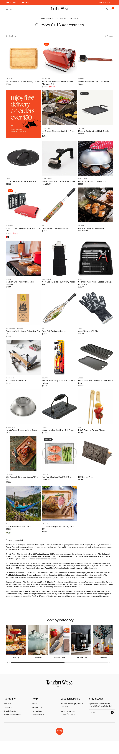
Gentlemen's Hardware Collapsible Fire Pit (23, 332)
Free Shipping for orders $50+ (17, 2)
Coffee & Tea (81, 657)
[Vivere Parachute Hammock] (23, 503)
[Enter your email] (112, 712)
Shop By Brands (10, 711)
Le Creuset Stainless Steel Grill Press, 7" (58, 132)
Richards (9, 225)
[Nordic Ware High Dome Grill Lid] (95, 158)
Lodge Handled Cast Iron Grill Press (58, 430)
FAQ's (34, 704)
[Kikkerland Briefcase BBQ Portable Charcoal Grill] (59, 58)
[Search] (10, 9)
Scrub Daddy (47, 178)
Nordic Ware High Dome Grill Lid (92, 181)
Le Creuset (46, 128)
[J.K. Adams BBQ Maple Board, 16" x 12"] (23, 453)
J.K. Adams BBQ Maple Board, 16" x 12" (22, 478)
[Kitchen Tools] (60, 640)
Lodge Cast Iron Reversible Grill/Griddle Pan (95, 381)
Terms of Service (38, 714)
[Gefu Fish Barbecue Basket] (59, 307)
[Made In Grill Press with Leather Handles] (23, 258)
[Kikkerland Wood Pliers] (23, 357)
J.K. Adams (9, 79)
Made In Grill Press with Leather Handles (20, 283)
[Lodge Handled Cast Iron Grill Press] (59, 406)
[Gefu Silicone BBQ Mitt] (95, 307)
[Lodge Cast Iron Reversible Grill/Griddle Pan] (95, 357)
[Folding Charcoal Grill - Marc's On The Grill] (23, 204)
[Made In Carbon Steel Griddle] (95, 204)
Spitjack (81, 279)
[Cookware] (38, 640)
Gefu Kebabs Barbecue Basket (55, 228)
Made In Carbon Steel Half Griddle (93, 131)
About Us (7, 704)
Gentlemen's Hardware (14, 328)
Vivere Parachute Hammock (18, 526)
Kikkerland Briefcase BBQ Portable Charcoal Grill (57, 82)
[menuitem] (17, 2)
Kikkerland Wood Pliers (16, 380)
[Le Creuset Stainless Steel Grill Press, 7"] (59, 107)
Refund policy (37, 707)
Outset (81, 79)
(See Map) (64, 706)
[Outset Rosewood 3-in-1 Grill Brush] (95, 58)
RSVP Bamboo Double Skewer (92, 430)
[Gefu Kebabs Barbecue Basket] (59, 204)
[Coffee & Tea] (81, 640)
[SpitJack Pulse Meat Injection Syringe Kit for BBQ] (95, 258)
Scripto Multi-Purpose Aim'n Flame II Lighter (58, 381)
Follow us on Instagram (12, 714)
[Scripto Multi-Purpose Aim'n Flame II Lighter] (59, 357)
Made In (81, 128)
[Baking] (16, 640)
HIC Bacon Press (85, 477)
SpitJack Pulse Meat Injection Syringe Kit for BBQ (95, 283)
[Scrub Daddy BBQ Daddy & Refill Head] (59, 158)
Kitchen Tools (59, 657)
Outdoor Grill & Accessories (67, 18)
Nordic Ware (83, 178)
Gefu (43, 225)
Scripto (45, 378)
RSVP (80, 427)
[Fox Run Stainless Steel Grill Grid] (59, 453)
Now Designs (47, 279)
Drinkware (103, 657)
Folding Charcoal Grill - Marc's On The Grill (23, 229)
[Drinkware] (103, 640)
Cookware (51, 18)
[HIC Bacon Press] (95, 453)
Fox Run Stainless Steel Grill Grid (56, 477)
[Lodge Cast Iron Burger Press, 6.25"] (23, 158)
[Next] (39, 58)
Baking (16, 657)
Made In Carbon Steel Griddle (91, 228)
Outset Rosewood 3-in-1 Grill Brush (93, 81)
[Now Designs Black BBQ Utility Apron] (59, 258)
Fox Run (45, 474)
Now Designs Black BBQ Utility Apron (58, 282)
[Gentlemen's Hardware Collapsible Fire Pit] (23, 307)
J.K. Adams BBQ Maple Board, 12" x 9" (23, 81)
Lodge (8, 178)
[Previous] (7, 58)
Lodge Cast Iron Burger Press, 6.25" (22, 181)
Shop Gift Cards (104, 2)
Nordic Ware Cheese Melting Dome (21, 430)
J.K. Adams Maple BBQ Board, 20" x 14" (58, 527)
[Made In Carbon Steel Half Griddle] (95, 107)
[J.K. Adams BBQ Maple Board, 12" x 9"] (23, 58)
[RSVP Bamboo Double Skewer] (95, 406)
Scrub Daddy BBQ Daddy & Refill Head (59, 181)
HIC (79, 474)
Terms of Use (37, 711)
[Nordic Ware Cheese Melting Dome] (23, 406)
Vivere (8, 523)
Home (43, 18)
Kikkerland (46, 79)
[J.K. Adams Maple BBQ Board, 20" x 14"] (59, 503)
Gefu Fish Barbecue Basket (54, 331)
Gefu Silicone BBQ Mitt (88, 331)
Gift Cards (8, 707)
